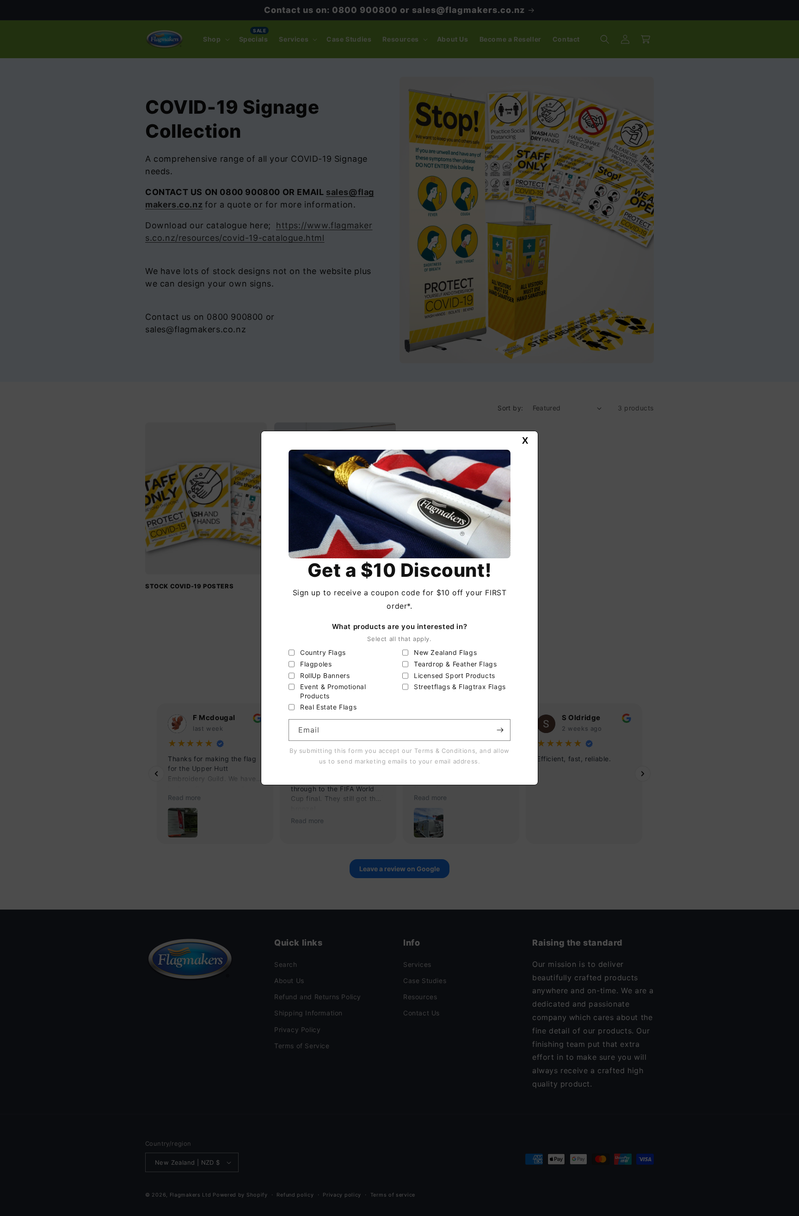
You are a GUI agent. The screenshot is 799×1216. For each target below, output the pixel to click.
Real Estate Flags (328, 707)
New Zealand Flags (445, 652)
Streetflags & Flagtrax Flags (460, 686)
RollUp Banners (325, 675)
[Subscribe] (500, 730)
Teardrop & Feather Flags (455, 664)
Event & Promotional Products (333, 691)
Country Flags (323, 652)
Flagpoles (316, 664)
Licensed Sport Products (454, 675)
